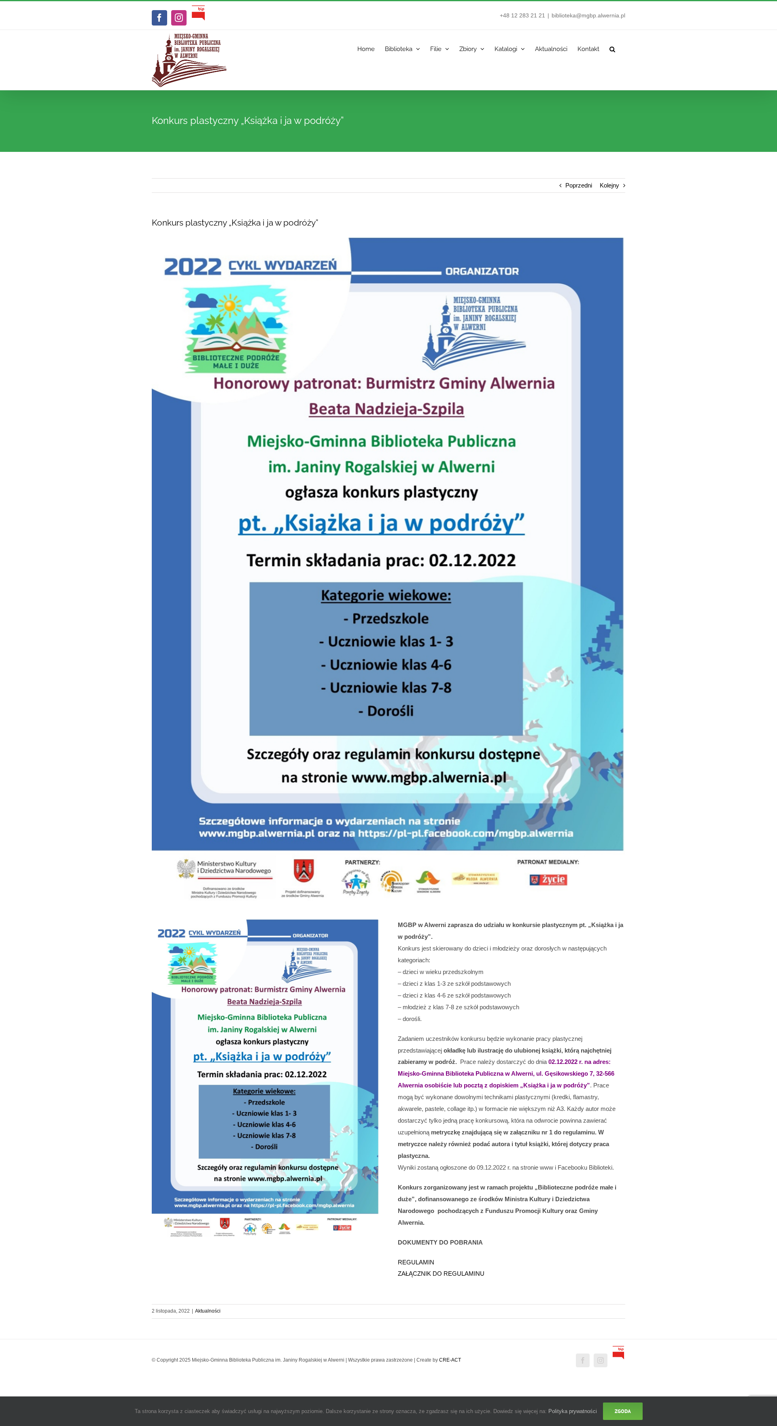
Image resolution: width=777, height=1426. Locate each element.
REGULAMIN (416, 1262)
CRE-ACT (450, 1360)
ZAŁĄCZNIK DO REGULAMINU (441, 1273)
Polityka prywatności (572, 1411)
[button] (612, 47)
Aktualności (208, 1311)
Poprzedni (578, 185)
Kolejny (609, 185)
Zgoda (623, 1411)
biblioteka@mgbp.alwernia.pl (588, 15)
